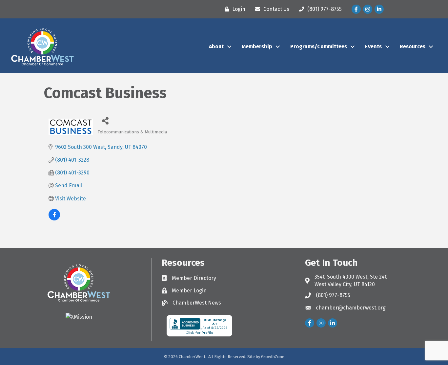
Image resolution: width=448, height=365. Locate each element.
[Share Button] (105, 120)
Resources (412, 46)
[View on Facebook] (54, 219)
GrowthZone (272, 356)
